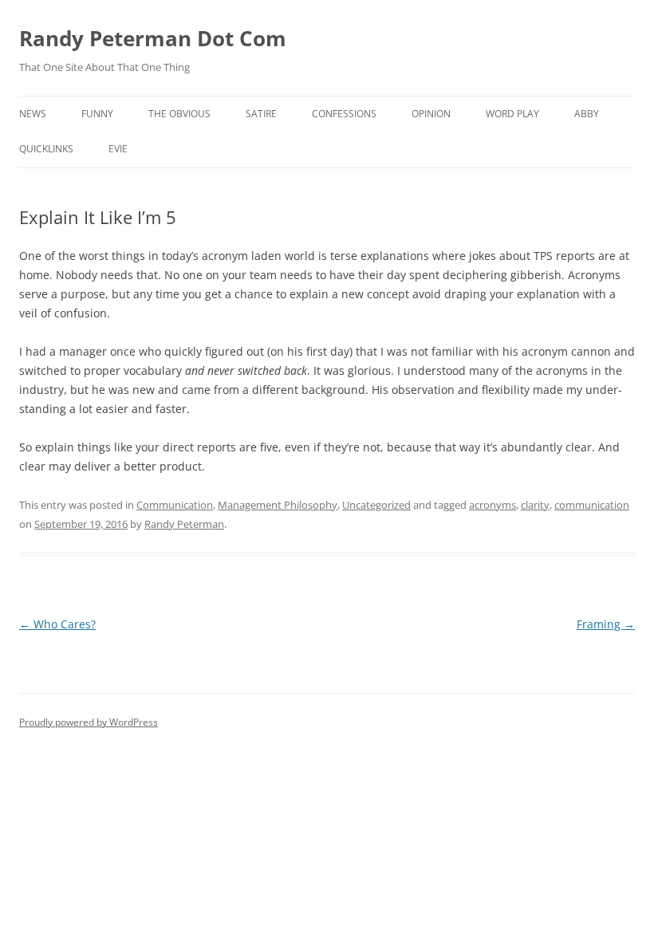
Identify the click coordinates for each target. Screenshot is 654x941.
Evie (118, 149)
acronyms (492, 505)
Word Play (512, 113)
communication (591, 505)
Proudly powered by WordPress (88, 722)
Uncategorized (376, 505)
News (32, 113)
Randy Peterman (184, 524)
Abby (586, 113)
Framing (606, 624)
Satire (261, 113)
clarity (535, 505)
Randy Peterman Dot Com (152, 38)
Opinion (431, 113)
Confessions (344, 113)
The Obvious (179, 113)
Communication (174, 505)
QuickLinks (46, 149)
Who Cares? (57, 624)
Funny (97, 113)
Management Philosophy (277, 505)
